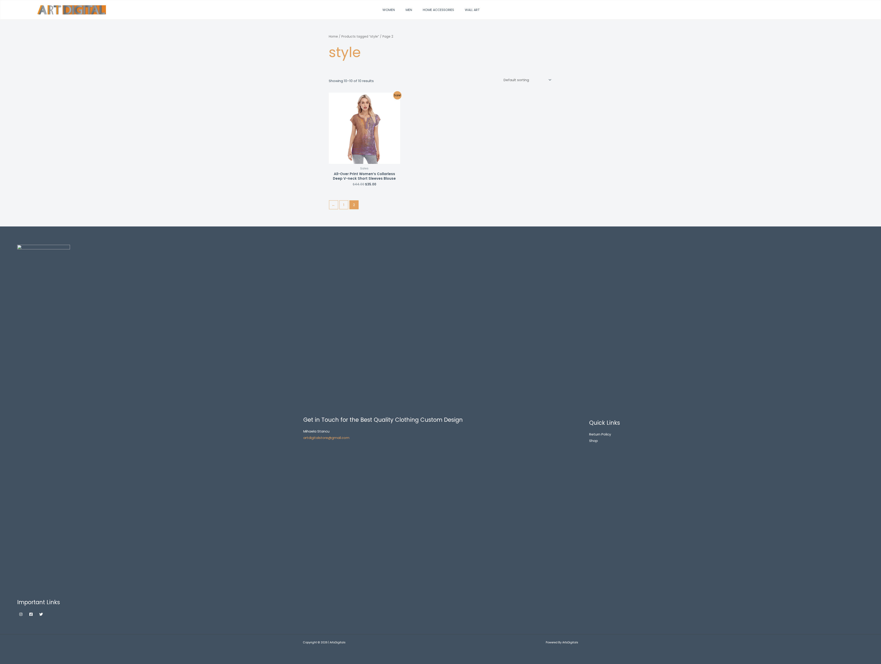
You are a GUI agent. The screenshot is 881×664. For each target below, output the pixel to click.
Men (409, 10)
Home (333, 36)
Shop (593, 440)
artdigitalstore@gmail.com (326, 437)
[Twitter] (41, 614)
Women (388, 10)
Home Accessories (438, 10)
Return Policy (600, 434)
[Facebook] (31, 614)
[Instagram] (21, 614)
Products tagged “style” (360, 36)
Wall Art (472, 10)
